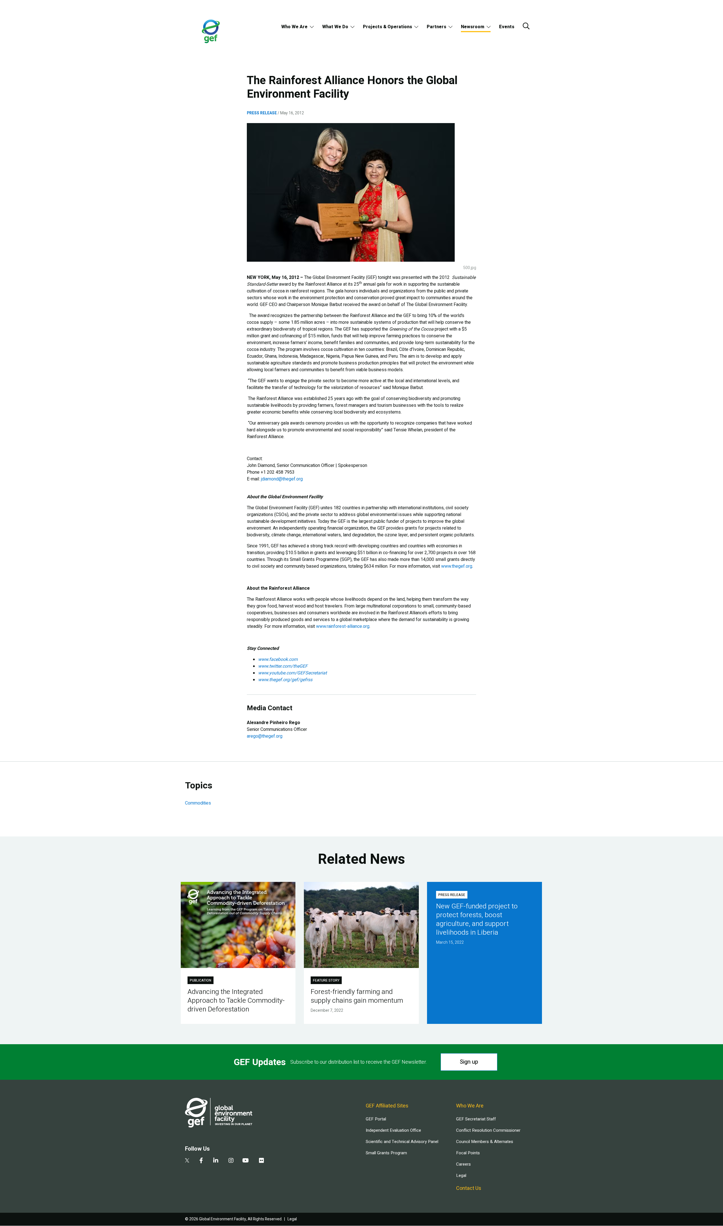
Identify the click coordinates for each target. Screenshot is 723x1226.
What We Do (335, 26)
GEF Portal (376, 1119)
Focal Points (468, 1153)
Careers (463, 1164)
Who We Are (294, 26)
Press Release (262, 113)
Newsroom (472, 26)
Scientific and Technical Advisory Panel (402, 1141)
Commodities (198, 803)
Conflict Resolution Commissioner (488, 1130)
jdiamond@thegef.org (282, 479)
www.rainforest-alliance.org (342, 626)
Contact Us (468, 1188)
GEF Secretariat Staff (476, 1119)
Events (506, 26)
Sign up (469, 1062)
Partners (436, 26)
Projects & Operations (387, 26)
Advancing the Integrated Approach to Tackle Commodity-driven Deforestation (236, 1000)
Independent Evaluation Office (393, 1130)
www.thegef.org (456, 566)
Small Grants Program (386, 1153)
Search (526, 26)
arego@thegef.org (264, 736)
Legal (461, 1175)
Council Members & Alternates (484, 1141)
